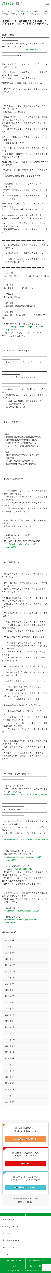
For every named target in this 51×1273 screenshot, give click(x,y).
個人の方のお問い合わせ (38, 1266)
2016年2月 (10, 953)
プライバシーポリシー (13, 1260)
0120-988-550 (25, 1202)
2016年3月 (10, 947)
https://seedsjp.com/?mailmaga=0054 (23, 911)
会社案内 (6, 1233)
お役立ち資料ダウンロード (25, 1139)
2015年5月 (10, 1009)
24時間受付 (25, 1163)
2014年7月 (10, 1071)
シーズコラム (8, 1254)
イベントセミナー (10, 1247)
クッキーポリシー (12, 1266)
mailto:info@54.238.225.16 (19, 869)
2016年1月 (10, 959)
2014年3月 (10, 1096)
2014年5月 (10, 1083)
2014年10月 (10, 1052)
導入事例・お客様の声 (12, 1240)
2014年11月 (10, 1046)
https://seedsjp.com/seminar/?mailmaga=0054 (27, 795)
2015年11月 (10, 971)
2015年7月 (10, 996)
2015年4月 (10, 1015)
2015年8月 (10, 990)
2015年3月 (10, 1021)
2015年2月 (10, 1027)
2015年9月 (10, 984)
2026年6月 (10, 940)
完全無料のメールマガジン (25, 1187)
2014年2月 (10, 1102)
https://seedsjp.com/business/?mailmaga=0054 (27, 839)
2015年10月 (10, 978)
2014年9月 (10, 1058)
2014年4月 (10, 1089)
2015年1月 (10, 1033)
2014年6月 (10, 1077)
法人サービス (8, 1219)
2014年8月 (10, 1065)
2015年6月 (10, 1002)
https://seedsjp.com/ (34, 49)
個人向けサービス (10, 1226)
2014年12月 (10, 1040)
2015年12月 (10, 965)
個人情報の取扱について (38, 1260)
